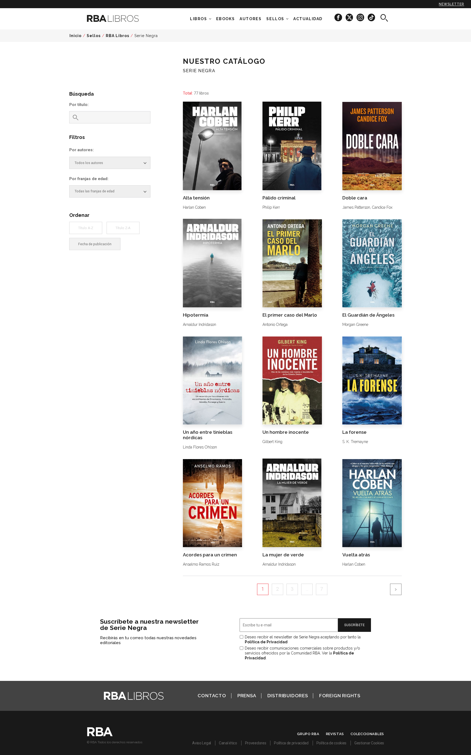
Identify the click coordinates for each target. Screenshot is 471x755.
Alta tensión (196, 198)
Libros (198, 19)
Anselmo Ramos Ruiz (201, 564)
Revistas (335, 734)
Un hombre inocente (285, 432)
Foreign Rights (339, 695)
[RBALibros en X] (350, 17)
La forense (354, 432)
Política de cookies (331, 743)
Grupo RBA (308, 734)
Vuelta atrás (356, 554)
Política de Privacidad (266, 642)
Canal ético (228, 743)
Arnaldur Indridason (199, 324)
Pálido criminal (278, 198)
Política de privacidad (291, 743)
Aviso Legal (201, 743)
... (307, 589)
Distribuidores (287, 695)
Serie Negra (146, 36)
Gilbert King (272, 441)
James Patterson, (356, 207)
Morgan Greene (355, 324)
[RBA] (100, 734)
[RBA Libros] (121, 18)
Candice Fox (382, 207)
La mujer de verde (283, 554)
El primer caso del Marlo (289, 315)
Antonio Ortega (275, 324)
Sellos (275, 19)
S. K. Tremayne (355, 441)
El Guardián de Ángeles (368, 315)
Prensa (246, 695)
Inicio (75, 36)
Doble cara (354, 198)
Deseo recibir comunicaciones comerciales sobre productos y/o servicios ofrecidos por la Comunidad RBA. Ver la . (302, 653)
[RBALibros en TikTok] (371, 17)
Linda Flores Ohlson (200, 447)
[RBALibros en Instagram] (361, 17)
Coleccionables (367, 734)
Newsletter (451, 4)
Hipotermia (195, 315)
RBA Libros (117, 36)
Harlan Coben (194, 207)
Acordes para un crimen (210, 554)
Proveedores (255, 743)
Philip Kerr (271, 207)
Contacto (212, 695)
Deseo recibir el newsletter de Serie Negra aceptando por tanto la (303, 639)
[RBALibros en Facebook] (338, 17)
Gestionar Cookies (369, 743)
